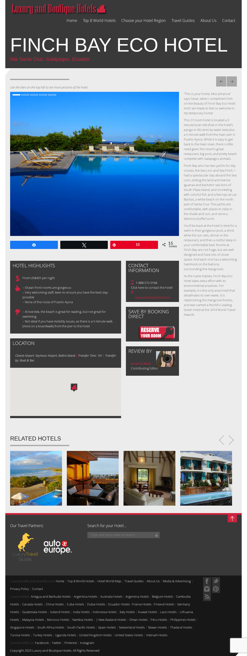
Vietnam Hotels (156, 635)
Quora (207, 589)
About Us (208, 20)
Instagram (87, 643)
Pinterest (70, 643)
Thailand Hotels (181, 627)
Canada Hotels (32, 604)
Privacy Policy (19, 589)
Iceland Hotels (60, 612)
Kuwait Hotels (147, 612)
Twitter (56, 643)
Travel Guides (183, 20)
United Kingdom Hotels (95, 635)
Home (72, 20)
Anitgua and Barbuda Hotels (51, 596)
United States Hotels (129, 635)
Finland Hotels (164, 604)
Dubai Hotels (96, 604)
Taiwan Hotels (157, 627)
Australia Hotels (111, 596)
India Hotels (81, 612)
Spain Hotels (107, 627)
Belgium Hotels (162, 596)
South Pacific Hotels (81, 627)
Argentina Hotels (85, 596)
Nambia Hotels (82, 619)
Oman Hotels (138, 619)
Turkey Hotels (42, 635)
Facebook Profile (207, 581)
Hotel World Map (109, 581)
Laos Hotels (168, 612)
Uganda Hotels (65, 635)
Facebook (42, 643)
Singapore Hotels (22, 627)
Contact (228, 20)
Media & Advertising (177, 581)
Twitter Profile (216, 581)
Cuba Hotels (75, 604)
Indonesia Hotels (105, 612)
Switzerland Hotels (132, 627)
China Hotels (55, 604)
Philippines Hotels (183, 619)
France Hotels (141, 604)
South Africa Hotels (50, 627)
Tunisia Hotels (20, 635)
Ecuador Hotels (119, 604)
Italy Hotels (127, 612)
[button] (74, 387)
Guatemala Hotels (34, 612)
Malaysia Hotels (33, 619)
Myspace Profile (216, 589)
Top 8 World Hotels (99, 20)
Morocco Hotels (58, 619)
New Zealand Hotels (112, 619)
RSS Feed (207, 597)
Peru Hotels (159, 619)
